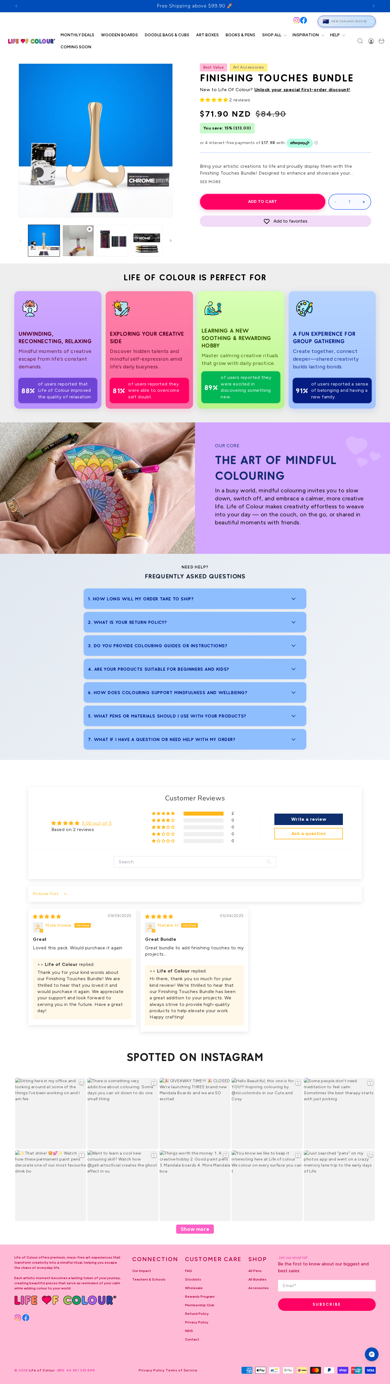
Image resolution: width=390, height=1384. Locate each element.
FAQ (188, 1271)
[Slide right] (170, 240)
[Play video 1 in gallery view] (78, 240)
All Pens (255, 1271)
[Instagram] (296, 20)
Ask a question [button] (309, 833)
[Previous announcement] (16, 6)
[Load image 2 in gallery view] (112, 240)
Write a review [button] (308, 819)
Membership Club (199, 1305)
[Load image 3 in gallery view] (146, 240)
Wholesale (194, 1288)
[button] (274, 35)
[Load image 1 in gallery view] (44, 240)
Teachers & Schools (148, 1279)
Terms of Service (182, 1370)
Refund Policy (197, 1314)
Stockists (193, 1279)
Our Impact (141, 1271)
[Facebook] (303, 20)
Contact (192, 1339)
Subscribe (327, 1304)
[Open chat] (372, 1354)
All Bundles (257, 1279)
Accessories (258, 1288)
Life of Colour (42, 1370)
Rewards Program (200, 1297)
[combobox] (158, 21)
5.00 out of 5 (97, 823)
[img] (47, 916)
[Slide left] (20, 240)
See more (210, 182)
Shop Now (235, 6)
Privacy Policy (196, 1322)
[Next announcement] (373, 6)
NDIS (189, 1331)
